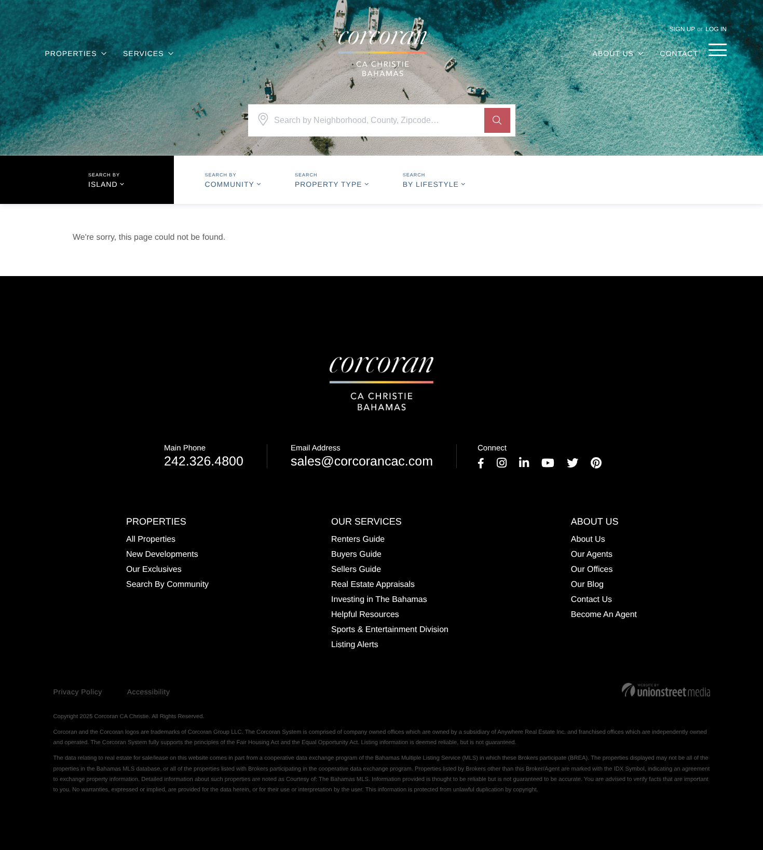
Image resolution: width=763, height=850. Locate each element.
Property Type (328, 184)
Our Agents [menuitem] (591, 554)
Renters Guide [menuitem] (358, 539)
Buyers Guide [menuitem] (356, 554)
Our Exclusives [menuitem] (154, 569)
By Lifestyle (431, 184)
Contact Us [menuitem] (591, 599)
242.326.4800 (203, 456)
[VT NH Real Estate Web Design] (666, 689)
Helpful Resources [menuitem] (365, 614)
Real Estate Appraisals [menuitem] (373, 584)
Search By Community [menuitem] (167, 584)
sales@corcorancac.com (362, 456)
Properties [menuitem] (71, 53)
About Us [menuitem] (613, 53)
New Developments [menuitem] (162, 554)
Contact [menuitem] (679, 53)
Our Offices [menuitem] (592, 569)
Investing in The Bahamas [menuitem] (379, 599)
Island (103, 184)
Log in (716, 29)
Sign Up (682, 29)
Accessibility (148, 691)
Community (229, 184)
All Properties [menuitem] (150, 539)
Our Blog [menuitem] (587, 584)
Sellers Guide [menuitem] (356, 569)
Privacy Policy (77, 691)
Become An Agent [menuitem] (604, 614)
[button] (497, 120)
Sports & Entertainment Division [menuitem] (389, 629)
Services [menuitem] (143, 53)
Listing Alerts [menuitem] (354, 644)
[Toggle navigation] (718, 50)
